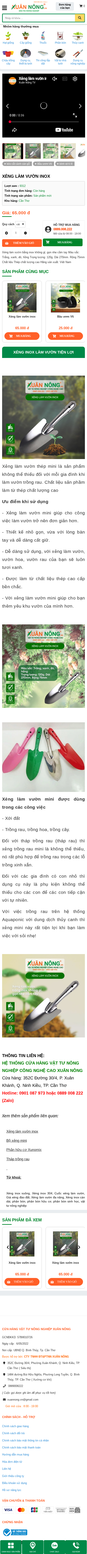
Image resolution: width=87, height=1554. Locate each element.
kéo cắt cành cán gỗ (18, 163)
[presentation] (8, 301)
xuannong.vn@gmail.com (22, 1399)
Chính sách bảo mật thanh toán (21, 1447)
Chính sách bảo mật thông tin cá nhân (25, 1440)
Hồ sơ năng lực (11, 1490)
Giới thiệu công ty (13, 1476)
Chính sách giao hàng (15, 1426)
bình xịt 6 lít (66, 163)
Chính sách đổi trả (13, 1433)
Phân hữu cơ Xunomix (24, 1150)
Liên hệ (6, 1468)
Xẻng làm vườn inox (22, 1262)
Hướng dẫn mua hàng (15, 1454)
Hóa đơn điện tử (12, 1461)
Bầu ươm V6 (44, 163)
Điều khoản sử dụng (14, 1483)
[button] (80, 106)
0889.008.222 (62, 229)
